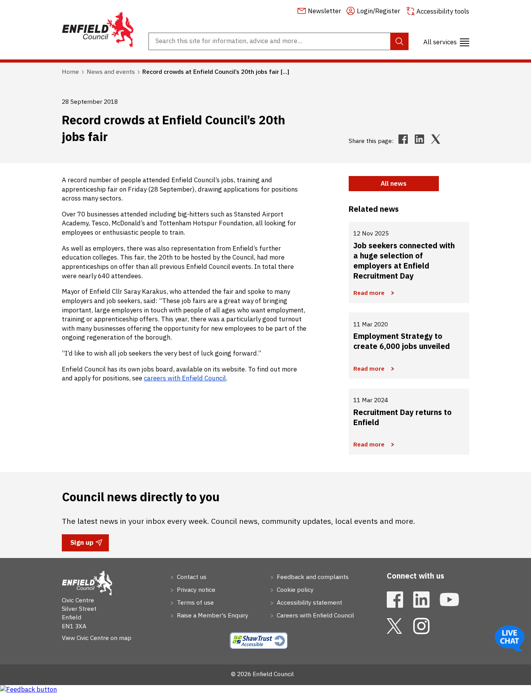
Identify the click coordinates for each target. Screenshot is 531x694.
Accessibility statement (308, 602)
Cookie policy (294, 589)
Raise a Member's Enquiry (211, 615)
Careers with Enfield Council (314, 615)
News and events (111, 71)
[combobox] (278, 41)
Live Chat (509, 638)
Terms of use (194, 602)
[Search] (399, 41)
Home (70, 71)
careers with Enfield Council (185, 378)
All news (394, 183)
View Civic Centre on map (96, 638)
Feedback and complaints (312, 577)
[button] (446, 41)
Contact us (190, 577)
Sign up (81, 544)
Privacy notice (195, 589)
